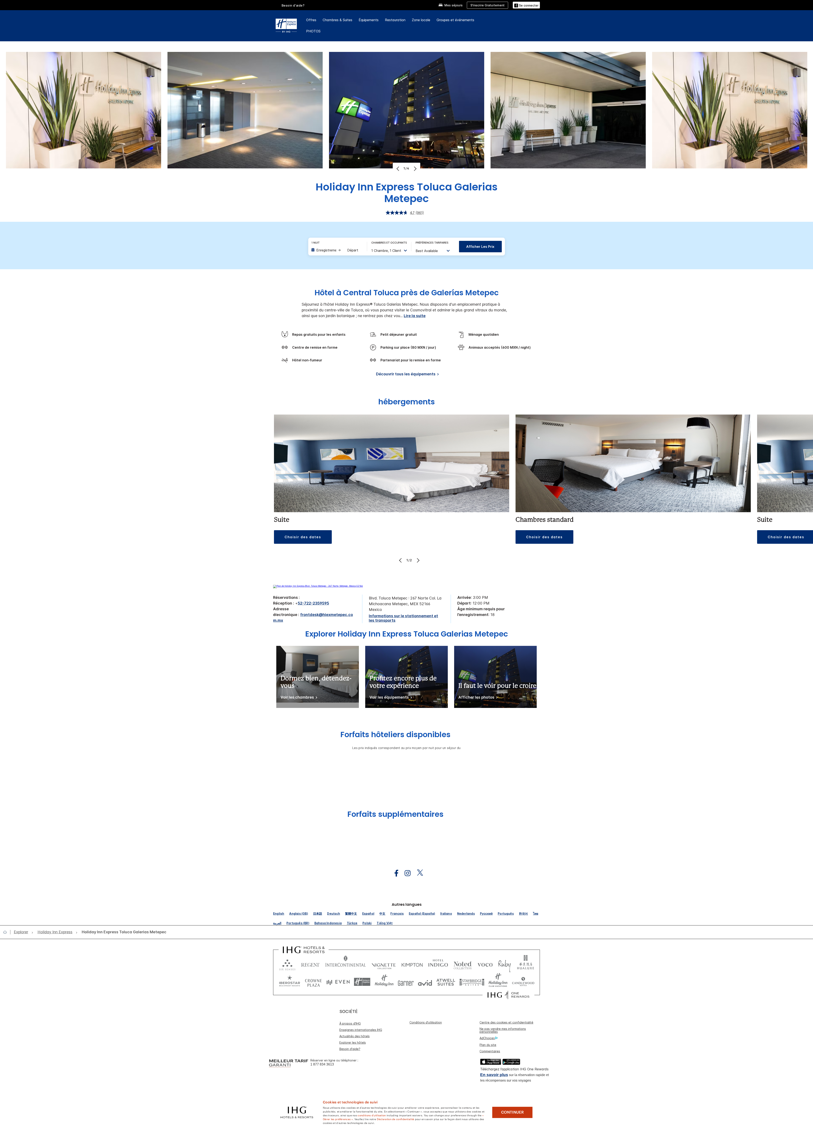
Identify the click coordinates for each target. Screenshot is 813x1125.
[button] (526, 5)
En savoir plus (494, 1074)
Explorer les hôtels (352, 1042)
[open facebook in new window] (394, 873)
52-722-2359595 (313, 603)
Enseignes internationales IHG (360, 1030)
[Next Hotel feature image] (414, 169)
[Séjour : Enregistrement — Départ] (337, 250)
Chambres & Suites (337, 20)
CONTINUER (512, 1112)
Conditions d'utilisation (425, 1022)
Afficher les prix (480, 246)
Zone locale (421, 20)
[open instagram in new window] (405, 873)
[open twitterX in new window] (417, 873)
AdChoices (487, 1038)
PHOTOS (313, 31)
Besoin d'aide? (293, 5)
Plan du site (488, 1045)
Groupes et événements (455, 20)
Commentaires (490, 1051)
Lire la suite (415, 316)
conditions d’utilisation (372, 1115)
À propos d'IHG (350, 1023)
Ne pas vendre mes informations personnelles (503, 1030)
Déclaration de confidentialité (395, 1119)
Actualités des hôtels (354, 1036)
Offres (311, 20)
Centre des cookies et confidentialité (506, 1022)
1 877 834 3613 (322, 1064)
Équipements (369, 20)
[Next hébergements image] (417, 560)
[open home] (6, 932)
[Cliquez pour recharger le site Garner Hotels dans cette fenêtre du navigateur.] (406, 982)
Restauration (395, 20)
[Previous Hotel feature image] (398, 169)
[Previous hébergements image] (400, 560)
